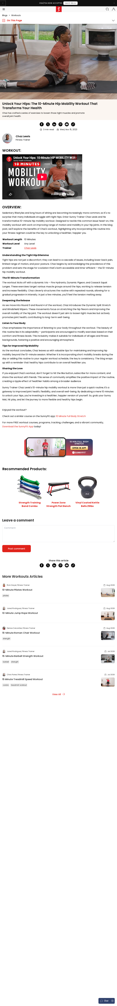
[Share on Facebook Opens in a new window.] (42, 124)
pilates (6, 595)
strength (6, 638)
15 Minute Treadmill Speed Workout (22, 679)
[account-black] (113, 9)
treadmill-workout (19, 685)
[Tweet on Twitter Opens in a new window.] (48, 124)
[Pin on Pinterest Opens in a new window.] (60, 124)
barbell (6, 662)
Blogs (4, 15)
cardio (6, 685)
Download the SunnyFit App (17, 426)
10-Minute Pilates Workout (17, 589)
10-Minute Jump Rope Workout (20, 613)
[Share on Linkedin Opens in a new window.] (54, 124)
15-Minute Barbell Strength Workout (22, 656)
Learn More (70, 3)
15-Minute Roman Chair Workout (21, 632)
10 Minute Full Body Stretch (71, 416)
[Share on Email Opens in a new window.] (67, 124)
